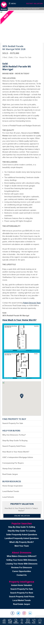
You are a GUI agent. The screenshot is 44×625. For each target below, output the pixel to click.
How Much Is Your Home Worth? (19, 320)
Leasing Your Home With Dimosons (21, 564)
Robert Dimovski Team (32, 303)
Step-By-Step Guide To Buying (14, 441)
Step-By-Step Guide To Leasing (22, 531)
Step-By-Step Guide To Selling (21, 527)
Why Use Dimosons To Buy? (14, 435)
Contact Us (22, 575)
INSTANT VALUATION (34, 3)
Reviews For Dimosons (21, 568)
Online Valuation (22, 516)
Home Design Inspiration (12, 486)
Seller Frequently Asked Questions (21, 535)
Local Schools (8, 497)
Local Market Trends (10, 491)
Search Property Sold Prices (14, 446)
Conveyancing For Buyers (13, 463)
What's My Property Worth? (21, 542)
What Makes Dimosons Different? (21, 556)
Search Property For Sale (12, 423)
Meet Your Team (22, 546)
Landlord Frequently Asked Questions (22, 538)
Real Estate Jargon (10, 474)
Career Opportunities (21, 571)
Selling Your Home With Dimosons (21, 560)
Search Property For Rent (21, 593)
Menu (13, 3)
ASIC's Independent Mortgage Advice (17, 457)
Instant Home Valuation (21, 585)
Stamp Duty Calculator (11, 469)
